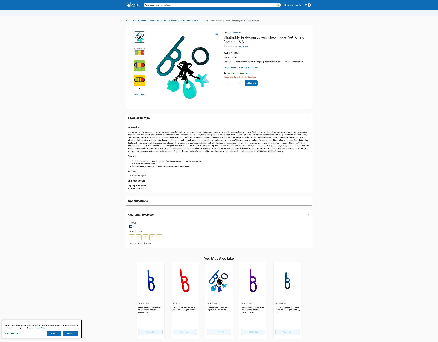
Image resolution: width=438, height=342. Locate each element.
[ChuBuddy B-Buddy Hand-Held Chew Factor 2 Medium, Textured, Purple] (253, 282)
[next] (139, 88)
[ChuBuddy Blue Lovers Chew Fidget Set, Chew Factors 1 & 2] (219, 282)
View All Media (140, 95)
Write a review (243, 46)
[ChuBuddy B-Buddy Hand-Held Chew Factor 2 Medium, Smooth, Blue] (150, 282)
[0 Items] (306, 5)
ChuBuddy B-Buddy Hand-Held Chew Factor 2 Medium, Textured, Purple (252, 309)
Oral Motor (186, 21)
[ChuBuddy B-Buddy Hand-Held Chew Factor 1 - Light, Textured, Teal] (287, 282)
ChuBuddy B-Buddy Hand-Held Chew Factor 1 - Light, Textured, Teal (287, 309)
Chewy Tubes (198, 21)
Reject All (54, 333)
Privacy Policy (40, 328)
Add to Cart (251, 83)
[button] (292, 5)
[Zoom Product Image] (217, 34)
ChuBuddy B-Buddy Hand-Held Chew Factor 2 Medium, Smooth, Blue (150, 309)
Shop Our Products (140, 21)
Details (248, 73)
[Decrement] (226, 83)
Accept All (70, 333)
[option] (139, 38)
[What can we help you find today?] (278, 5)
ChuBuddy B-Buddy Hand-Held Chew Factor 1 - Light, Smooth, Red (184, 309)
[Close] (78, 322)
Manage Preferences (12, 333)
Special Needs (155, 21)
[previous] (128, 301)
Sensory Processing (171, 21)
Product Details (230, 67)
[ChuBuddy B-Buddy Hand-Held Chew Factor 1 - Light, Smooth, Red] (185, 282)
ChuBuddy (236, 33)
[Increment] (239, 83)
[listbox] (139, 60)
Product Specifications (248, 67)
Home (128, 21)
